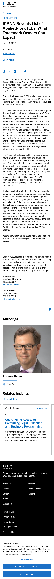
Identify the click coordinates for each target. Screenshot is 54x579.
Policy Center (9, 521)
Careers (6, 493)
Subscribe (7, 503)
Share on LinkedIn (4, 71)
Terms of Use (8, 511)
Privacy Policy (9, 516)
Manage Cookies (27, 559)
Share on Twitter (9, 71)
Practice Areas (34, 488)
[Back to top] (49, 310)
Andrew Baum (9, 53)
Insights (31, 493)
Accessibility (8, 532)
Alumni (6, 498)
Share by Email (19, 71)
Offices (6, 488)
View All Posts (11, 399)
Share (25, 71)
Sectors (31, 483)
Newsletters (10, 18)
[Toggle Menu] (50, 4)
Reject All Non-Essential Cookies (27, 567)
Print (14, 71)
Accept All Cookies (27, 574)
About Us (7, 483)
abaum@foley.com (11, 284)
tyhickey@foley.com (11, 298)
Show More (8, 59)
